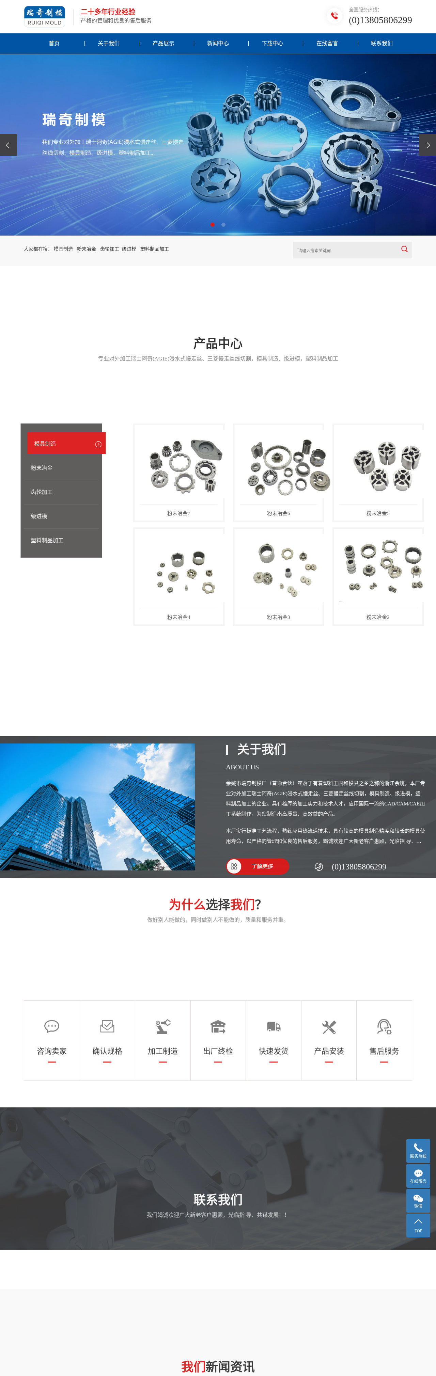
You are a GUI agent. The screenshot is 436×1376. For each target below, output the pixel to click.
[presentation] (8, 145)
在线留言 (327, 43)
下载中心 (272, 43)
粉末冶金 (45, 468)
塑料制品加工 (50, 540)
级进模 (42, 516)
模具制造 (48, 444)
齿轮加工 (45, 492)
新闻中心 (218, 43)
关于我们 (109, 43)
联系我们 (382, 43)
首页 (54, 43)
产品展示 (163, 43)
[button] (213, 225)
